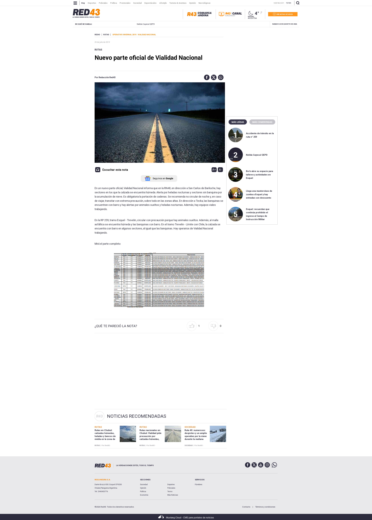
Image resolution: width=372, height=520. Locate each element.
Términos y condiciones (265, 507)
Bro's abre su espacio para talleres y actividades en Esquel (259, 174)
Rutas (98, 49)
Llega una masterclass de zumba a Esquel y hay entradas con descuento (259, 194)
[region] (252, 51)
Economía (144, 495)
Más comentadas (262, 122)
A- (220, 169)
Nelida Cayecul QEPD (131, 24)
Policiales (171, 488)
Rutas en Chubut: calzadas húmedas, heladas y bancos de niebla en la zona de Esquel (105, 436)
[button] (206, 77)
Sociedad (144, 484)
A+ (214, 169)
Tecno (169, 491)
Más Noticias (172, 495)
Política (143, 491)
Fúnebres (198, 484)
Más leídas (237, 122)
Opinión (143, 488)
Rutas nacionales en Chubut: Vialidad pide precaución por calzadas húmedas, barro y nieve (150, 436)
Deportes (171, 484)
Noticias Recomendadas (136, 416)
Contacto (246, 507)
